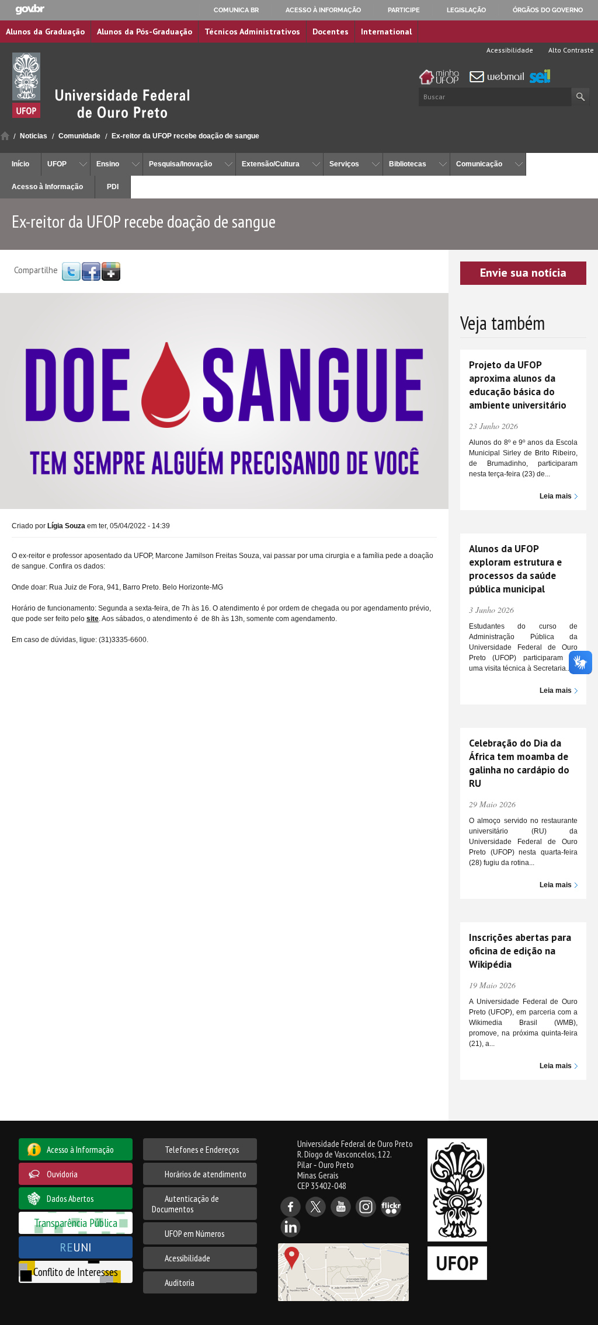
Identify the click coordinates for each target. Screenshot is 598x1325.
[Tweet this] (71, 271)
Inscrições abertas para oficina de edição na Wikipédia (520, 951)
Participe (404, 10)
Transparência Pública (75, 1222)
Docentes (330, 31)
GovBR (29, 9)
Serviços (344, 164)
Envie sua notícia (523, 272)
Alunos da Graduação (45, 31)
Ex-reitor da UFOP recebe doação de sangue (185, 136)
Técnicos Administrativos (252, 31)
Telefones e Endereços (202, 1149)
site (92, 619)
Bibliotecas (407, 164)
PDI (113, 187)
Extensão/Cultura (271, 164)
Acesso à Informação (47, 187)
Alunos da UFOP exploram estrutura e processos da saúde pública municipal (515, 568)
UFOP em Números (194, 1233)
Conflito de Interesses (75, 1271)
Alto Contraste (570, 50)
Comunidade (79, 136)
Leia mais (556, 496)
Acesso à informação (323, 10)
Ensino (107, 164)
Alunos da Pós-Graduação (144, 31)
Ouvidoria (62, 1174)
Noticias (33, 136)
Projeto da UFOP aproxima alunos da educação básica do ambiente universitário (517, 385)
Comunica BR (236, 10)
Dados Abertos (70, 1198)
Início (5, 136)
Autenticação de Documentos (185, 1203)
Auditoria (179, 1282)
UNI (76, 1247)
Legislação (466, 10)
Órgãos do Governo (548, 10)
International (386, 31)
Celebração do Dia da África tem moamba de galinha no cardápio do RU (519, 763)
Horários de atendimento (205, 1174)
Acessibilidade (509, 50)
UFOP (57, 164)
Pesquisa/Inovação (180, 164)
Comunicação (479, 164)
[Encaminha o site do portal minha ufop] (442, 77)
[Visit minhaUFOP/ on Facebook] (91, 271)
